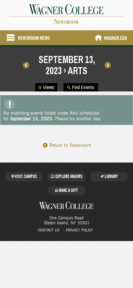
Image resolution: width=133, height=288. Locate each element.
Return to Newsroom (70, 145)
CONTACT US (49, 230)
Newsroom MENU (34, 38)
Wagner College (66, 205)
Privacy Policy (79, 230)
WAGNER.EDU (115, 38)
